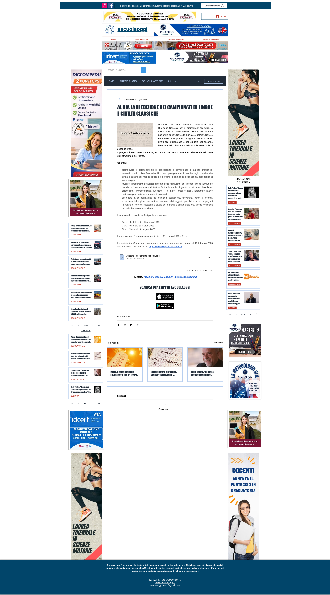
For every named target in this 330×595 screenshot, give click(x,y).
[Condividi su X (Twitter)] (125, 324)
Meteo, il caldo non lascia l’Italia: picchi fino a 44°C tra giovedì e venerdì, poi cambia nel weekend (124, 373)
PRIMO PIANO (128, 81)
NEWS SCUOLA (123, 316)
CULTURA (232, 202)
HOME (110, 81)
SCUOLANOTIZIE (152, 81)
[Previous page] (236, 314)
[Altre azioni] (211, 99)
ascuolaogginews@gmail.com (165, 585)
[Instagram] (104, 5)
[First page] (230, 314)
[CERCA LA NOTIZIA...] (143, 70)
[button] (157, 6)
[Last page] (256, 314)
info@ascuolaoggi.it (165, 582)
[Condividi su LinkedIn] (131, 324)
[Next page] (250, 314)
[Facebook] (110, 5)
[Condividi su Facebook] (118, 324)
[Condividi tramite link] (137, 324)
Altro (170, 81)
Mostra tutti (218, 342)
